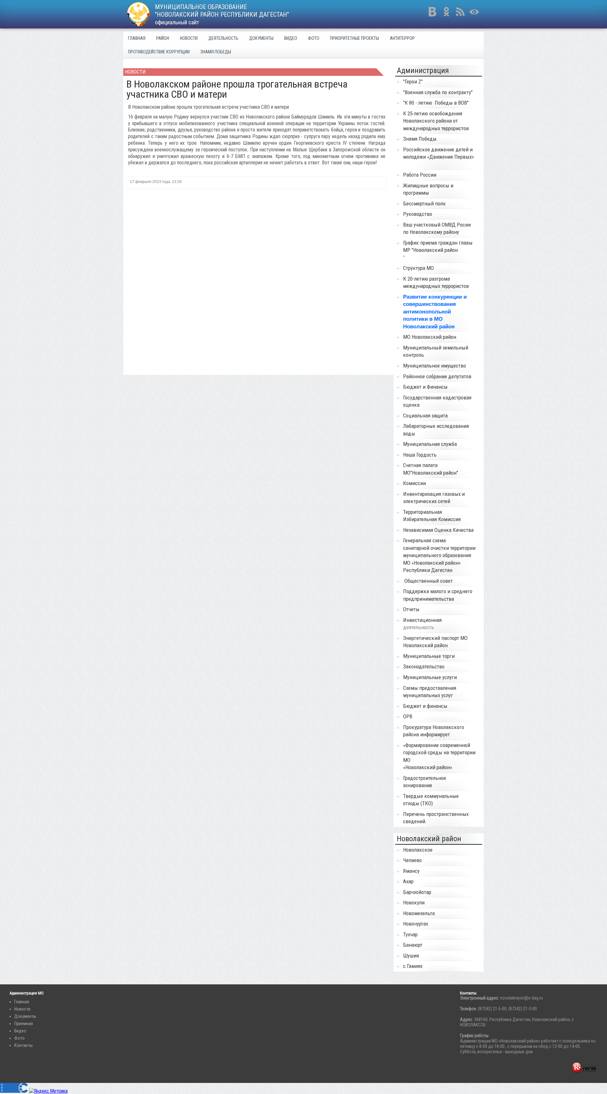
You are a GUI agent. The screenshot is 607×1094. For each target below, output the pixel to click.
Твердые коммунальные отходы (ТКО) (431, 800)
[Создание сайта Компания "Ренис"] (584, 1071)
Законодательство (424, 666)
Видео (290, 38)
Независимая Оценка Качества (438, 530)
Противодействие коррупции (159, 52)
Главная (136, 38)
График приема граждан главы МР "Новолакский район (438, 246)
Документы (261, 38)
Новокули (414, 902)
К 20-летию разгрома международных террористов (436, 282)
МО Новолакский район (429, 337)
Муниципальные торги (429, 656)
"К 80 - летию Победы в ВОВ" (436, 103)
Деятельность (223, 38)
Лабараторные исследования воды (436, 430)
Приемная (23, 1023)
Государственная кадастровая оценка (437, 401)
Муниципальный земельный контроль (435, 351)
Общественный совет (428, 581)
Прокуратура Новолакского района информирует (433, 731)
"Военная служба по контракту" (438, 92)
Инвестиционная (422, 620)
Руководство (417, 214)
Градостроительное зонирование (424, 782)
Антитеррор (402, 38)
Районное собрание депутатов (437, 376)
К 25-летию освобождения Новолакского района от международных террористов (436, 120)
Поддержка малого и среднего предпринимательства (437, 595)
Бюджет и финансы (425, 706)
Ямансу (411, 871)
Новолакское (417, 850)
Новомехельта (419, 913)
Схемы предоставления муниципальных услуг (429, 692)
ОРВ (407, 716)
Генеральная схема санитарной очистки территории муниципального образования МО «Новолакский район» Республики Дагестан (439, 555)
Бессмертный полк (424, 203)
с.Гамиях (412, 966)
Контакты (23, 1045)
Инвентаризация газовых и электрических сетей (434, 498)
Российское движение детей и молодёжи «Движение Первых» (438, 153)
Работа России (419, 175)
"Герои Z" (413, 81)
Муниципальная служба (430, 444)
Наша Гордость (420, 455)
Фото (313, 38)
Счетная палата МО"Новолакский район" (430, 469)
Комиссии (414, 483)
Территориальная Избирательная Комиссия (432, 516)
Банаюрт (412, 945)
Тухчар (410, 934)
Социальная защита (425, 415)
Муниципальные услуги (430, 677)
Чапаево (412, 860)
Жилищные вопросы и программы (428, 189)
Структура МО (418, 268)
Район (162, 38)
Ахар (408, 881)
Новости (189, 38)
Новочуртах (415, 924)
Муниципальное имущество (434, 365)
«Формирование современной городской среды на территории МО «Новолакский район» (439, 756)
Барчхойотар (417, 892)
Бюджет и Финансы (425, 387)
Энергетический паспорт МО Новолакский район (435, 642)
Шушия (411, 955)
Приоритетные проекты (354, 38)
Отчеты (411, 609)
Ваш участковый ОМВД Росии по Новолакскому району (437, 228)
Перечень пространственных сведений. (436, 818)
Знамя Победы (215, 52)
